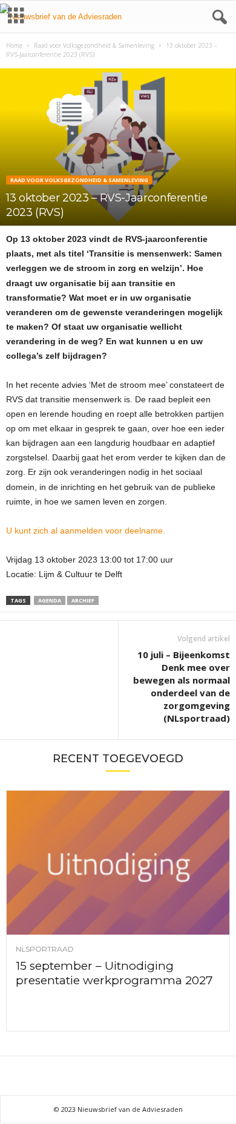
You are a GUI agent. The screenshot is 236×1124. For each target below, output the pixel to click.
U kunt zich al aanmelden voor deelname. (85, 530)
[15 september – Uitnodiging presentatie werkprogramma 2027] (118, 863)
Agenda (49, 600)
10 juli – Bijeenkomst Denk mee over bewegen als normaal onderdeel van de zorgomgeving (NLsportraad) (181, 686)
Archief (82, 600)
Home (14, 45)
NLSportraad (45, 949)
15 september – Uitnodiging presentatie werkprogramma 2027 (114, 973)
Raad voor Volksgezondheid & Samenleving (94, 45)
